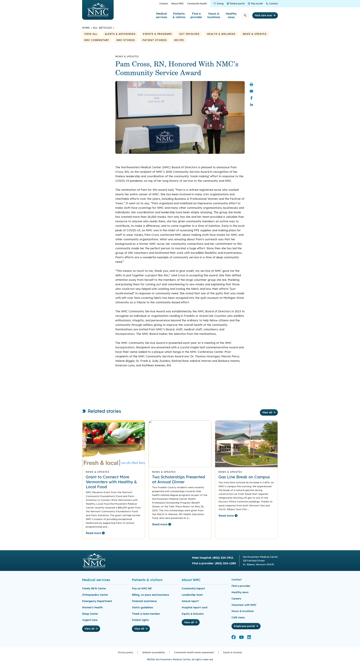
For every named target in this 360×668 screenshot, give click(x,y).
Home (86, 27)
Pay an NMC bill (142, 588)
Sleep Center (90, 613)
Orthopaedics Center (95, 594)
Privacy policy (125, 652)
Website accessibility (153, 652)
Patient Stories (155, 40)
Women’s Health (92, 607)
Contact (273, 3)
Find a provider (196, 15)
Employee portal (244, 626)
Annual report (190, 601)
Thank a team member (146, 613)
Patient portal (237, 3)
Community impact (193, 588)
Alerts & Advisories (120, 33)
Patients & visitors (179, 15)
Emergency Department (97, 601)
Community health (197, 3)
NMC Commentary (96, 40)
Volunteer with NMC (243, 605)
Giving (220, 3)
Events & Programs (157, 33)
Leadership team (192, 594)
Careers (163, 3)
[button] (245, 15)
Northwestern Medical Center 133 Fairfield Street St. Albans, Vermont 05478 (260, 560)
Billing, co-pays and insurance (150, 594)
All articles (102, 27)
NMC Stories (126, 40)
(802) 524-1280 (225, 563)
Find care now (263, 15)
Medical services (161, 15)
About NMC (177, 3)
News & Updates (254, 33)
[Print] (251, 84)
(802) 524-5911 (222, 557)
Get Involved (189, 33)
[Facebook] (251, 98)
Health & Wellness (221, 33)
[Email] (251, 91)
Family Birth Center (94, 588)
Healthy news (231, 15)
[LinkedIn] (251, 104)
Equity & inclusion (193, 613)
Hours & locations (213, 15)
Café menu (238, 617)
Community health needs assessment (194, 652)
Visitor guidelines (142, 607)
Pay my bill (257, 3)
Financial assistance (144, 601)
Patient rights (140, 620)
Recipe (179, 40)
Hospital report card (194, 607)
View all (90, 33)
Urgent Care (89, 620)
